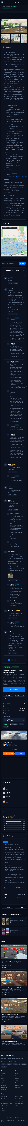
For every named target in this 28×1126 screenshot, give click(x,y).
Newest (17, 270)
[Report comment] (20, 283)
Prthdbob (10, 289)
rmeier (9, 464)
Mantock (10, 631)
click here (14, 173)
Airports (14, 6)
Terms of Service (19, 1096)
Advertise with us (6, 1103)
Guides (16, 1080)
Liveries (3, 1080)
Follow (15, 749)
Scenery (3, 1078)
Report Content (4, 1108)
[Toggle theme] (15, 2)
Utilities (3, 1082)
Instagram (9, 1064)
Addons (7, 6)
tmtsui (9, 500)
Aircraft (3, 1073)
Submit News (4, 1105)
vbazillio (12, 318)
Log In (23, 263)
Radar (16, 1082)
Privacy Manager (19, 1103)
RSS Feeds (3, 1089)
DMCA (16, 1105)
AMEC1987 (11, 610)
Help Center (4, 1096)
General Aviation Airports (7, 8)
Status (2, 1110)
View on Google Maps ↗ (7, 258)
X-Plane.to (3, 1087)
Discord (3, 1064)
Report (21, 907)
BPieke (10, 487)
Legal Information (19, 1101)
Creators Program (19, 1085)
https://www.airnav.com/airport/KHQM (16, 176)
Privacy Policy (18, 1098)
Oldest (23, 270)
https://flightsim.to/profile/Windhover (14, 185)
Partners (3, 1101)
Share (8, 907)
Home (2, 6)
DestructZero (11, 551)
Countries (3, 1085)
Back (5, 16)
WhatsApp (24, 1064)
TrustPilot (4, 1066)
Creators (17, 1078)
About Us (3, 1098)
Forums (17, 1075)
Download (15, 689)
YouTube (15, 1064)
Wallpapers (17, 1087)
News (16, 1073)
